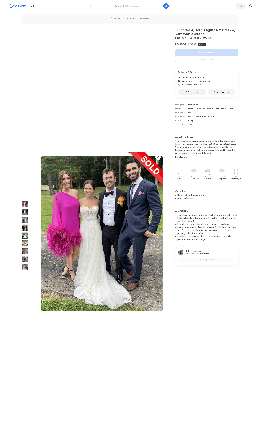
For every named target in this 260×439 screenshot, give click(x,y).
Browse (37, 6)
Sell (241, 6)
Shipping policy (221, 92)
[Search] (166, 6)
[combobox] (130, 6)
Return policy (192, 92)
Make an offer (207, 59)
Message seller (207, 52)
